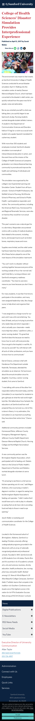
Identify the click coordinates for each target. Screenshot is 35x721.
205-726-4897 (7, 656)
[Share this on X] (24, 48)
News (5, 603)
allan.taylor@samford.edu (11, 653)
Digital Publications (11, 609)
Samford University (17, 694)
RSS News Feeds (10, 622)
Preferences (18, 718)
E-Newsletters (9, 615)
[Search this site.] (6, 4)
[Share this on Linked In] (21, 48)
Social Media (8, 628)
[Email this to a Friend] (15, 48)
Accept (17, 715)
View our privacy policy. (22, 709)
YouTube (6, 634)
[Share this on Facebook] (18, 48)
